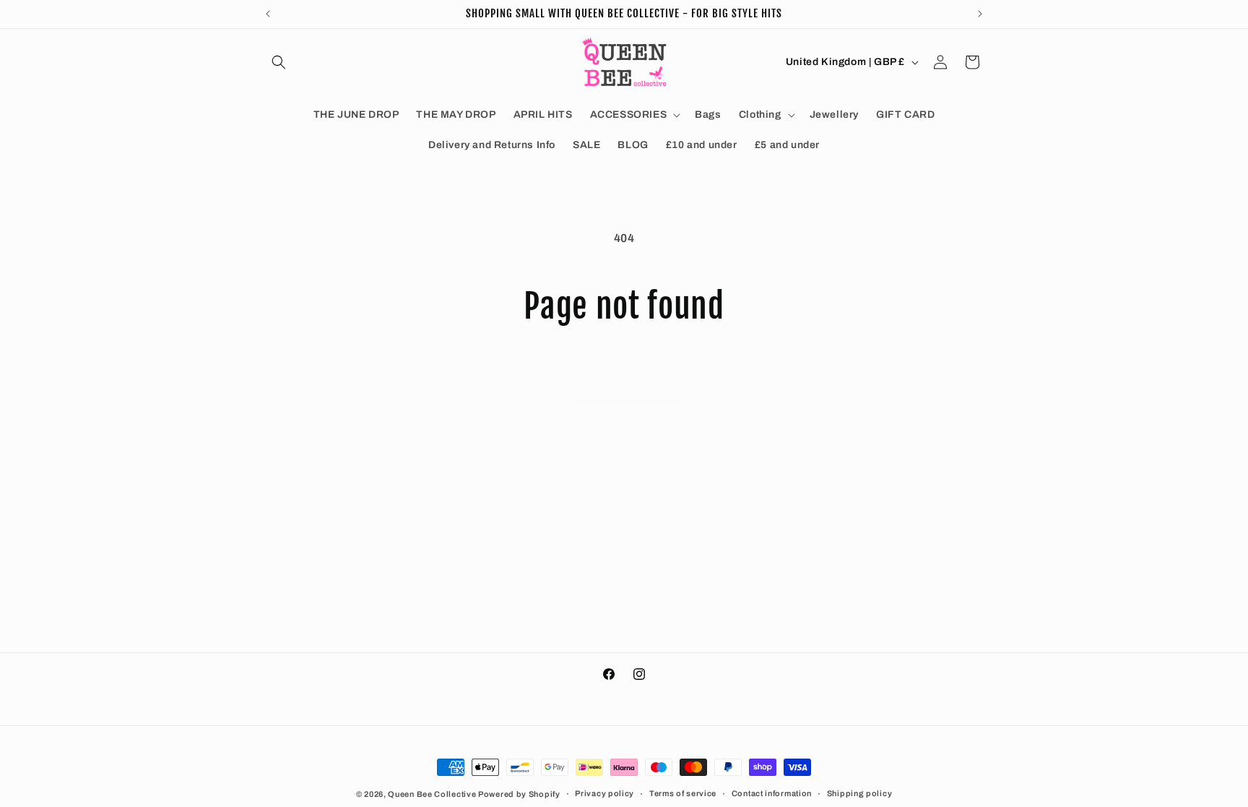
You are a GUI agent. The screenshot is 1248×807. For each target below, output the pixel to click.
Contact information (772, 793)
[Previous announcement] (268, 13)
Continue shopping (624, 382)
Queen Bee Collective (433, 794)
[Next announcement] (980, 13)
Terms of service (682, 793)
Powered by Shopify (519, 794)
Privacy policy (604, 793)
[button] (279, 62)
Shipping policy (860, 793)
